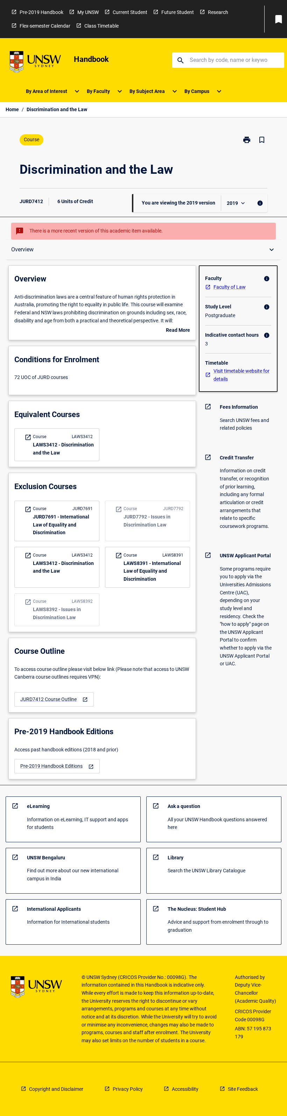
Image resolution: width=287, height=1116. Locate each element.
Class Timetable (101, 26)
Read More (178, 330)
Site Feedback (243, 1089)
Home (12, 109)
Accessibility (185, 1089)
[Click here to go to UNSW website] (35, 63)
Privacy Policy (128, 1089)
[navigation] (54, 699)
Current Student (130, 12)
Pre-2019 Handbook (41, 12)
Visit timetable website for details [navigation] (242, 375)
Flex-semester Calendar (45, 26)
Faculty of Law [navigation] (230, 287)
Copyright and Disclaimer (56, 1089)
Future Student (177, 12)
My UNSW (88, 12)
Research (218, 12)
